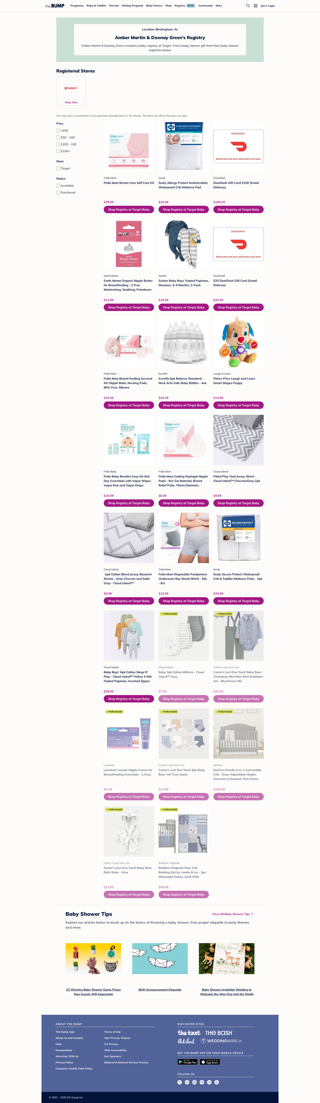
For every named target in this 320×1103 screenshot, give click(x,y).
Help (58, 1044)
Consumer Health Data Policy (74, 1068)
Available (67, 185)
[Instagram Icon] (194, 1082)
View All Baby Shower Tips (231, 914)
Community (206, 5)
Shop (168, 5)
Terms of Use (112, 1031)
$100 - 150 (68, 144)
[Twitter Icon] (216, 1082)
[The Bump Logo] (54, 6)
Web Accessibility (115, 1050)
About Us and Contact (69, 1038)
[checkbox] (58, 131)
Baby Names (154, 5)
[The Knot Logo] (189, 1032)
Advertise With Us (67, 1056)
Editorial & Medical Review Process (126, 1062)
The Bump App (65, 1031)
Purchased (68, 192)
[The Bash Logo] (219, 1033)
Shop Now (71, 102)
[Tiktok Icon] (187, 1082)
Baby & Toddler (96, 5)
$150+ (65, 151)
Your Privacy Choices (117, 1038)
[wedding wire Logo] (221, 1040)
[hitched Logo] (186, 1040)
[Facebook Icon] (179, 1082)
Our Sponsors (112, 1056)
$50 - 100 (68, 137)
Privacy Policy (64, 1062)
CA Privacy (111, 1044)
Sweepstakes (64, 1050)
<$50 (64, 130)
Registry (180, 5)
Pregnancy (77, 5)
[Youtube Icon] (209, 1082)
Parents (114, 5)
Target (65, 168)
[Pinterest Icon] (202, 1082)
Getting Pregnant (132, 5)
